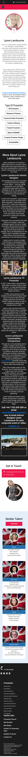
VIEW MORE (14, 524)
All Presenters (14, 109)
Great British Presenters (14, 412)
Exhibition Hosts (8, 698)
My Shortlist (8, 722)
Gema (14, 612)
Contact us (13, 426)
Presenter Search (10, 719)
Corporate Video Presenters (14, 118)
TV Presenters (7, 713)
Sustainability (13, 142)
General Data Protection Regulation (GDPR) (13, 745)
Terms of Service (11, 743)
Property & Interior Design (13, 137)
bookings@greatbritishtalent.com (15, 472)
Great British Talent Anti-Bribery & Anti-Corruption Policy (12, 747)
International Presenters (10, 706)
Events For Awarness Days (11, 730)
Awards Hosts (7, 686)
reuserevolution (6, 361)
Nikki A (14, 547)
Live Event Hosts (8, 708)
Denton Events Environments (10, 749)
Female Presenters (13, 128)
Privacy (5, 743)
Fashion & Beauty (13, 123)
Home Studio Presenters (10, 703)
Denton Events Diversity (9, 750)
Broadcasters (7, 688)
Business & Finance (14, 113)
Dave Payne (14, 579)
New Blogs (7, 725)
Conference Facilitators (9, 693)
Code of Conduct (7, 752)
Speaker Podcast (10, 734)
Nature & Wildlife (14, 133)
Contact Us (8, 737)
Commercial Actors (8, 691)
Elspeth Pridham (14, 644)
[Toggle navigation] (3, 2)
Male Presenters (8, 711)
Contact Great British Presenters (14, 93)
